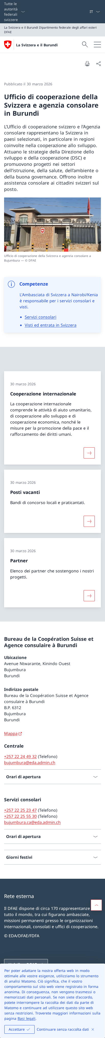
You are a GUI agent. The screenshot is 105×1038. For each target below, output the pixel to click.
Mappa (11, 733)
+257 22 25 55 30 (20, 816)
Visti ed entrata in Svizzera (50, 325)
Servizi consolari (40, 317)
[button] (96, 905)
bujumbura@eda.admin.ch (29, 762)
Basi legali (26, 1018)
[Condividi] (98, 63)
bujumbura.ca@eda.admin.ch (32, 822)
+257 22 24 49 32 (20, 756)
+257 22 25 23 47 (20, 810)
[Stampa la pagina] (87, 63)
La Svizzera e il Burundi (37, 45)
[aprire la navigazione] (97, 44)
